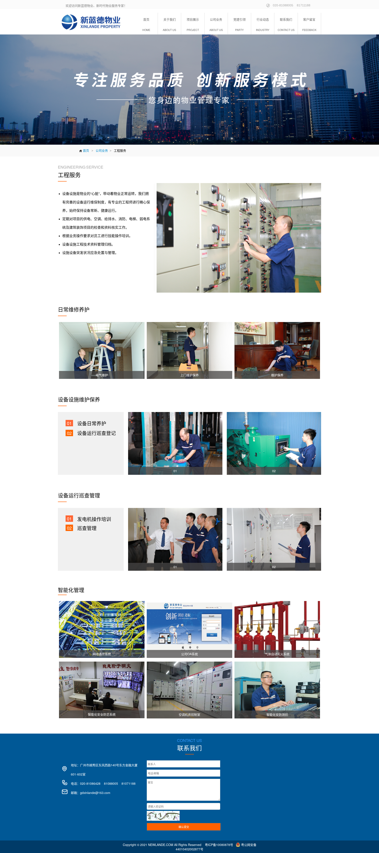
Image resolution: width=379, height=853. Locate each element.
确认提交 (184, 827)
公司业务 (102, 150)
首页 (84, 150)
